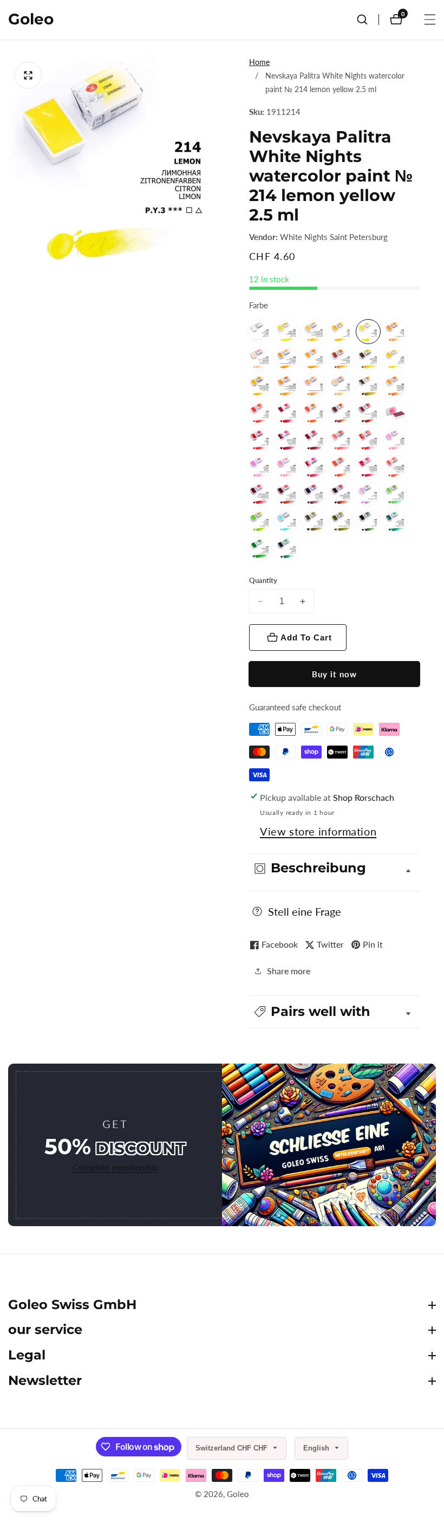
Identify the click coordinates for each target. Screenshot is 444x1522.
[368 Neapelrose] (314, 467)
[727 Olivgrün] (341, 521)
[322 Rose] (395, 413)
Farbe (258, 305)
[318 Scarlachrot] (260, 413)
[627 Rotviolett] (314, 494)
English (317, 1448)
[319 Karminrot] (287, 413)
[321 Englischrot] (368, 413)
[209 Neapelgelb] (287, 359)
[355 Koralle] (341, 440)
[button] (334, 1012)
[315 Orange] (314, 413)
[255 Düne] (314, 386)
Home (259, 62)
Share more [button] (288, 971)
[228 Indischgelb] (368, 359)
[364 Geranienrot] (368, 440)
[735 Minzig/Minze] (287, 521)
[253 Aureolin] (395, 359)
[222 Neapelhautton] (260, 359)
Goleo (238, 1494)
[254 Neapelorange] (287, 386)
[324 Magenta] (287, 440)
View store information (318, 831)
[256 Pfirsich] (341, 386)
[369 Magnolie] (395, 440)
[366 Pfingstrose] (260, 467)
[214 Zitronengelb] (368, 331)
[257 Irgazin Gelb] (368, 386)
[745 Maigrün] (260, 521)
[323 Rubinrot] (260, 440)
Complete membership (115, 1167)
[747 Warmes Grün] (395, 494)
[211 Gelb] (341, 331)
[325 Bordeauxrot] (314, 440)
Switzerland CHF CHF (232, 1448)
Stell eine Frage (304, 911)
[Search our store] (367, 19)
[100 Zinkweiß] (260, 331)
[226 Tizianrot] (341, 467)
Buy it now (334, 674)
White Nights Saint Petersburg (334, 237)
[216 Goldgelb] (395, 331)
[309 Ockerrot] (341, 413)
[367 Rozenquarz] (287, 467)
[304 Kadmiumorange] (395, 386)
